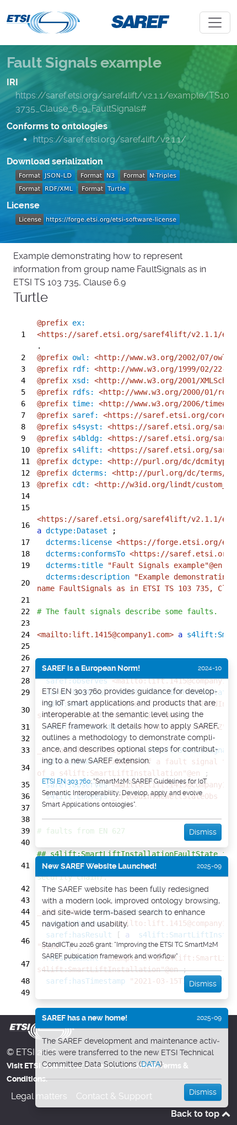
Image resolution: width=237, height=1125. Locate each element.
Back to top (196, 1114)
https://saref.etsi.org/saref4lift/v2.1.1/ (109, 139)
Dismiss (203, 832)
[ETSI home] (43, 21)
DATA (150, 1064)
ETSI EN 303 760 (66, 781)
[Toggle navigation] (215, 23)
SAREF (138, 21)
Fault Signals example (84, 62)
